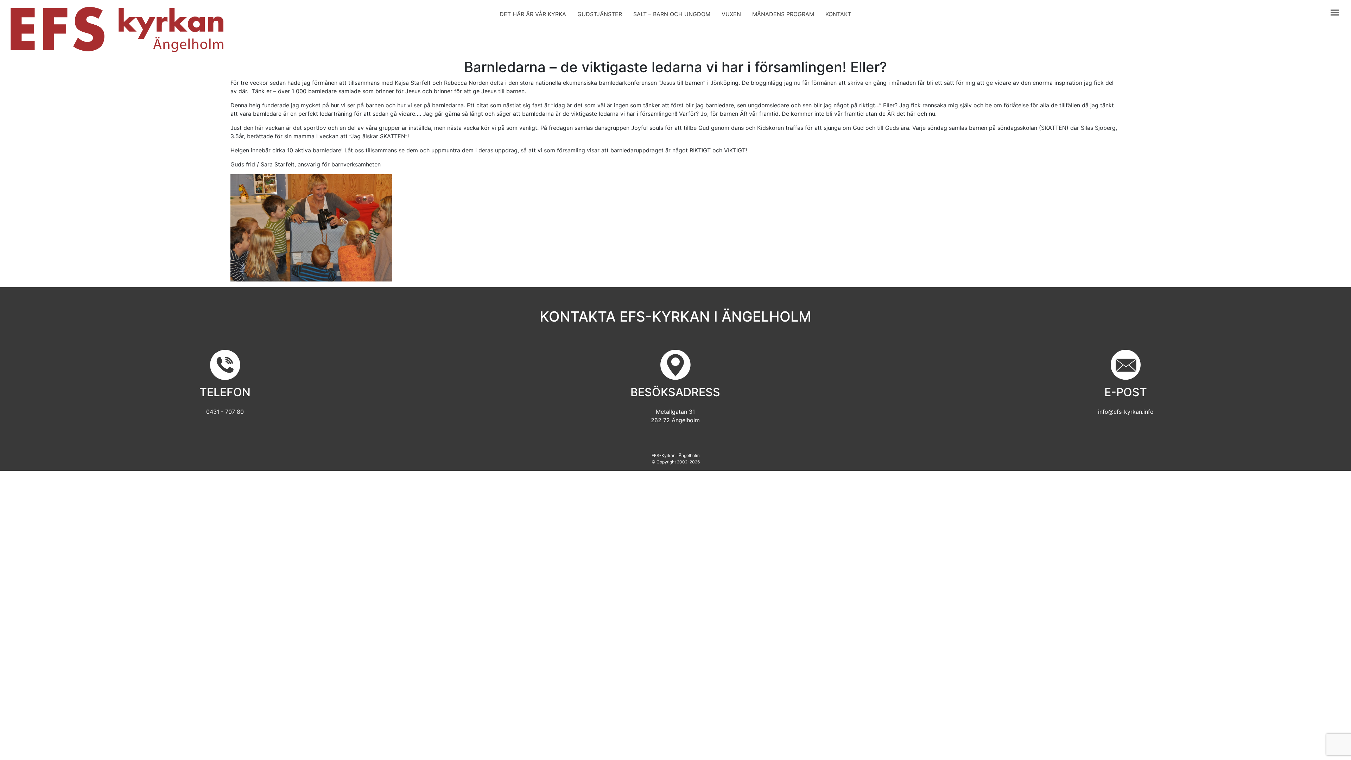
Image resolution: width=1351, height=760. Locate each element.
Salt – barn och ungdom (671, 14)
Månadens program (783, 14)
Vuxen (731, 14)
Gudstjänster (599, 14)
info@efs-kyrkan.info (1126, 411)
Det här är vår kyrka (533, 14)
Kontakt (838, 14)
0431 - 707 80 (225, 411)
